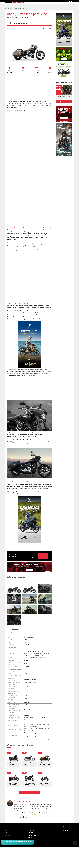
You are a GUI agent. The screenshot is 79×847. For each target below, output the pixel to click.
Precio (9, 29)
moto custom (37, 304)
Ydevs (30, 844)
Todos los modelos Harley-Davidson (29, 792)
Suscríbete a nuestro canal (63, 101)
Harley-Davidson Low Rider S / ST (13, 753)
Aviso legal (59, 845)
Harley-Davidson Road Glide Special (44, 753)
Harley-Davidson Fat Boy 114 (28, 753)
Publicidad (7, 835)
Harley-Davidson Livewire (43, 773)
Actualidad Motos (32, 830)
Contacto (7, 830)
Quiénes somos (8, 832)
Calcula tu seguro (42, 555)
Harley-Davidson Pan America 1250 (28, 773)
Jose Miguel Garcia (22, 801)
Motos (12, 8)
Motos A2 (30, 837)
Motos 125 (30, 832)
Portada (7, 8)
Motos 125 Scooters (33, 835)
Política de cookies (68, 845)
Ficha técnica (32, 29)
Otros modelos (47, 29)
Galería (20, 29)
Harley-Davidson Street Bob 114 (14, 773)
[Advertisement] (29, 89)
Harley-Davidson (19, 8)
